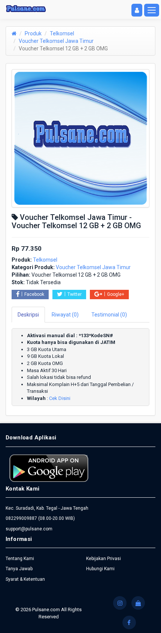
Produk (33, 33)
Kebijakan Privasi (103, 558)
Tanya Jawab (19, 568)
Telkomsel (62, 33)
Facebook (34, 294)
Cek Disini (59, 398)
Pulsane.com (46, 609)
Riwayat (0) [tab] (65, 315)
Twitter (74, 294)
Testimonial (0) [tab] (109, 315)
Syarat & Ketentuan (25, 579)
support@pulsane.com (29, 529)
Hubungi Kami (100, 568)
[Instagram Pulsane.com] (120, 603)
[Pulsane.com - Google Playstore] (49, 467)
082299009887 (21, 518)
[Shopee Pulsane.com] (138, 603)
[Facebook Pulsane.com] (129, 622)
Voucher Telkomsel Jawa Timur (56, 41)
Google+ (115, 294)
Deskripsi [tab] (28, 315)
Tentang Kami (20, 558)
